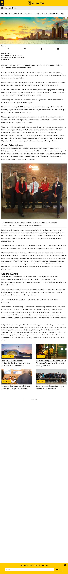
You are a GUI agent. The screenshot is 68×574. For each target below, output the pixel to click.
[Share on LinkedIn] (41, 49)
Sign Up (58, 569)
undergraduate (5, 332)
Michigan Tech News (8, 8)
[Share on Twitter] (25, 49)
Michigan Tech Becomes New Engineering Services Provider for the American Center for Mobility (15, 361)
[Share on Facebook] (8, 49)
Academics (10, 57)
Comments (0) (5, 59)
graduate (15, 332)
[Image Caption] (66, 17)
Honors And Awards (19, 57)
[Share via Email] (58, 49)
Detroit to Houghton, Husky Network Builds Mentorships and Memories (15, 385)
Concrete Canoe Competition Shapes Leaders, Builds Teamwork (50, 385)
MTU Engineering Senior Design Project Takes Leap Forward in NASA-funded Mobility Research (51, 361)
